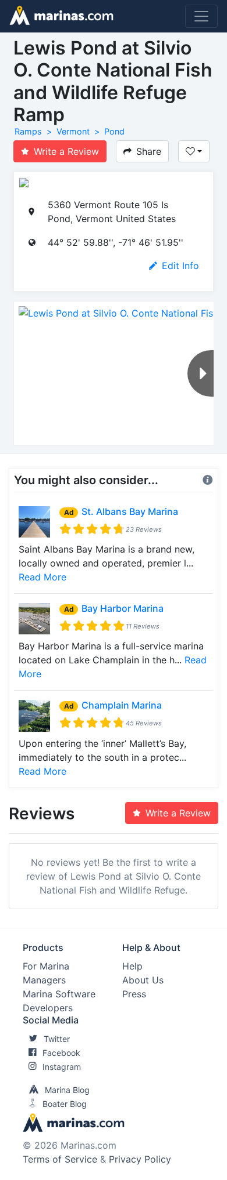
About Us (143, 980)
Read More (42, 577)
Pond (114, 131)
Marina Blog (67, 1090)
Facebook (61, 1053)
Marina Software (59, 994)
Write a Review (66, 151)
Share (148, 151)
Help (132, 966)
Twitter (57, 1039)
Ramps (28, 131)
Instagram (61, 1067)
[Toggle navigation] (201, 16)
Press (134, 994)
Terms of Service (60, 1159)
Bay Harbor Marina (122, 608)
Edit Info (180, 265)
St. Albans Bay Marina (129, 511)
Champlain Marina (121, 705)
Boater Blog (64, 1104)
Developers (48, 1008)
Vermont (73, 131)
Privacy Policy (140, 1159)
